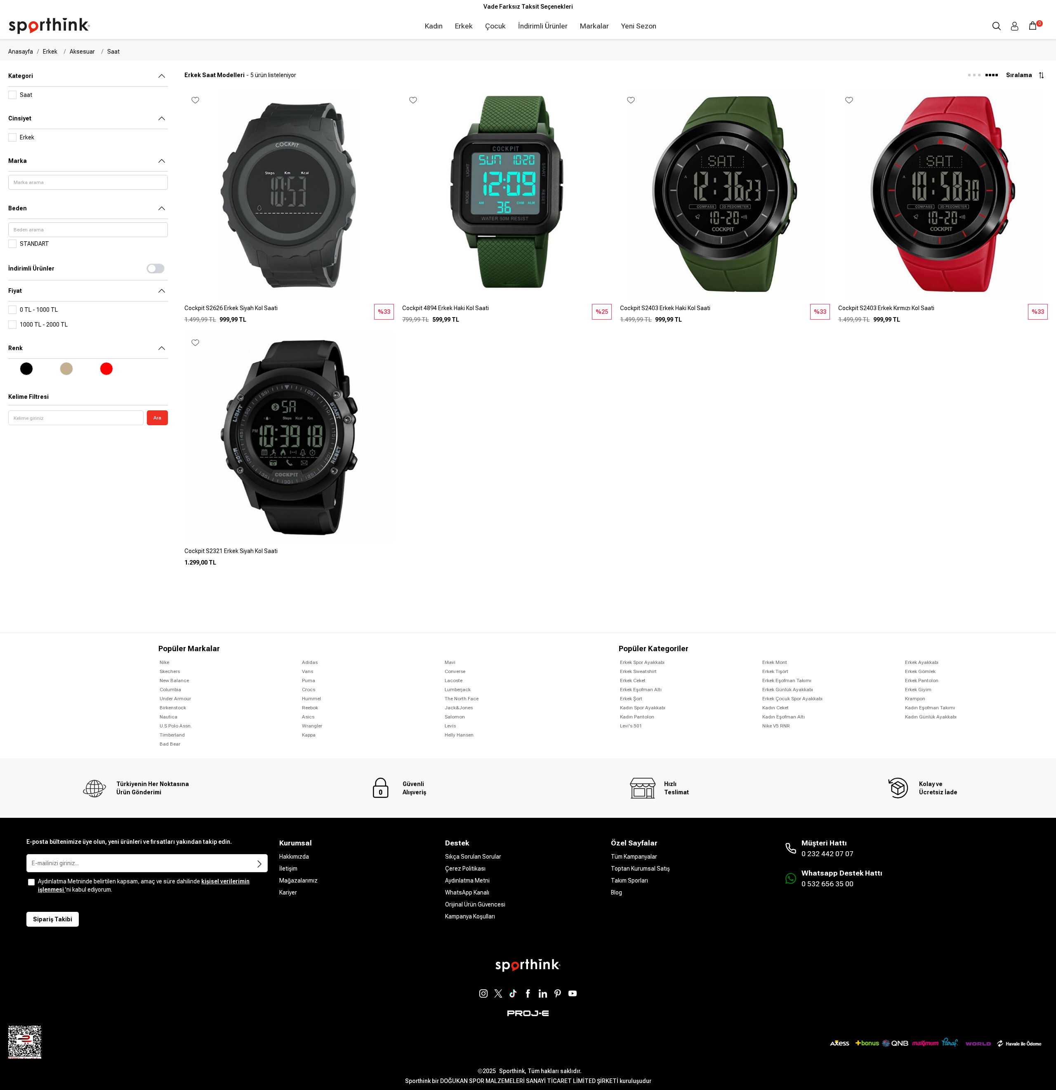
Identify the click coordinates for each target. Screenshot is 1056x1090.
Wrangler (312, 726)
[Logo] (49, 26)
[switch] (155, 268)
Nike (164, 662)
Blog (616, 892)
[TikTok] (513, 993)
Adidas (310, 662)
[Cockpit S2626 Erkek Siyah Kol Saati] (289, 311)
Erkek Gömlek (920, 671)
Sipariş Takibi (52, 919)
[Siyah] (26, 368)
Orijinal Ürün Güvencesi (475, 904)
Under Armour (175, 699)
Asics (308, 717)
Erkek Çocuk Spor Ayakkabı (792, 699)
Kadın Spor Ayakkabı (642, 708)
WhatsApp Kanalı (467, 892)
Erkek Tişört (775, 671)
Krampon (915, 699)
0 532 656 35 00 (827, 884)
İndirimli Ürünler (543, 26)
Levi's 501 (631, 726)
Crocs (308, 689)
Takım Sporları (629, 880)
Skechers (170, 671)
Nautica (168, 717)
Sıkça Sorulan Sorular (473, 856)
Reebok (310, 708)
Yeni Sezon (638, 26)
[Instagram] (483, 993)
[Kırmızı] (106, 368)
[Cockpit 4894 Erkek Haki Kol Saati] (507, 311)
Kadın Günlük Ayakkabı (931, 717)
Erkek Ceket (633, 680)
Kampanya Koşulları (470, 916)
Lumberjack (458, 689)
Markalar (594, 26)
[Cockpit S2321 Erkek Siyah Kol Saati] (289, 554)
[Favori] (195, 100)
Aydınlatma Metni (467, 880)
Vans (307, 671)
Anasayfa (20, 51)
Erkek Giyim (918, 689)
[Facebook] (528, 993)
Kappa (309, 735)
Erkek (464, 26)
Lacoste (453, 680)
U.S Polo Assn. (176, 726)
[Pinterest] (558, 993)
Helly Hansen (459, 735)
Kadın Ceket (775, 708)
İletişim (288, 868)
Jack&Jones (459, 708)
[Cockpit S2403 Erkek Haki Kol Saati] (725, 311)
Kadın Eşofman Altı (783, 717)
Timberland (172, 735)
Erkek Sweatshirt (638, 671)
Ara (157, 418)
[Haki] (66, 368)
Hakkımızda (294, 856)
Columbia (170, 689)
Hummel (311, 699)
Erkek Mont (774, 662)
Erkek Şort (631, 699)
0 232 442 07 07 (827, 854)
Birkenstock (173, 708)
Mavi (450, 662)
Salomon (455, 717)
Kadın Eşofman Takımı (930, 708)
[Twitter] (498, 993)
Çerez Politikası (465, 868)
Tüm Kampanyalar (634, 856)
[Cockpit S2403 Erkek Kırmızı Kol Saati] (943, 311)
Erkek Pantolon (921, 680)
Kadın (434, 26)
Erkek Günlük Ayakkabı (787, 689)
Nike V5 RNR (776, 726)
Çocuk (495, 26)
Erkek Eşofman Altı (641, 689)
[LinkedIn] (543, 993)
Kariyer (288, 892)
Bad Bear (170, 744)
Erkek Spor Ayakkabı (642, 662)
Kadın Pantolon (637, 717)
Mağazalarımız (298, 880)
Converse (455, 671)
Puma (308, 680)
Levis (450, 726)
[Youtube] (572, 993)
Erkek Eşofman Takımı (786, 680)
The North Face (461, 699)
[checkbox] (31, 882)
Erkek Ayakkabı (921, 662)
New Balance (174, 680)
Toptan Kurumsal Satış (640, 868)
